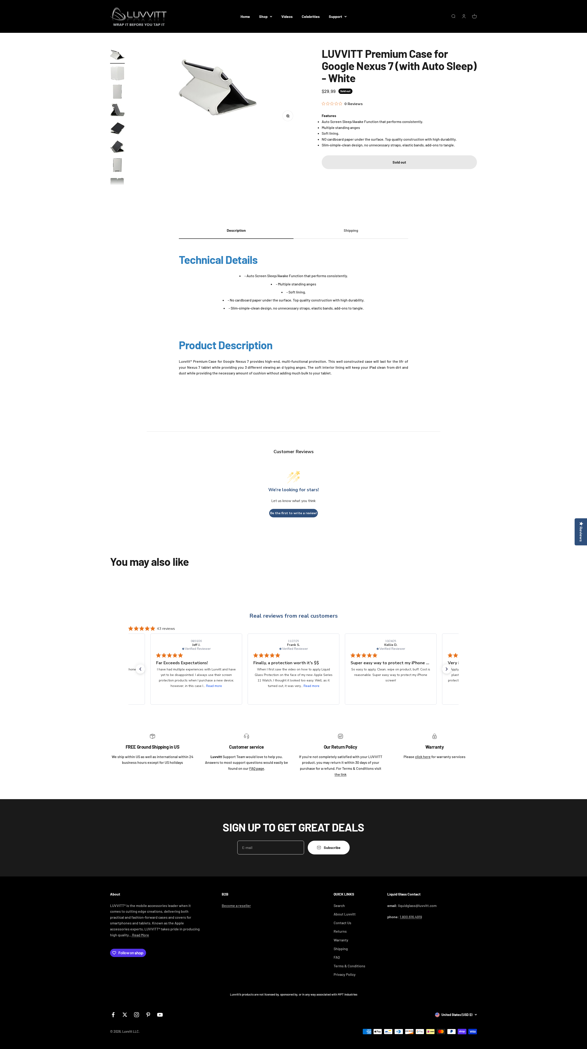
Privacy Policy (345, 974)
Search (339, 905)
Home (245, 16)
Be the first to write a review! (293, 513)
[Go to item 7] (117, 166)
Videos (287, 16)
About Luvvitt (345, 914)
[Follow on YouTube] (160, 1015)
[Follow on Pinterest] (148, 1015)
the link (340, 774)
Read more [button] (214, 686)
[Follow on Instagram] (136, 1015)
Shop (263, 16)
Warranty (341, 940)
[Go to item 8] (117, 184)
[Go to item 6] (117, 147)
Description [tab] (236, 230)
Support (335, 16)
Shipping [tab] (351, 230)
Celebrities (311, 16)
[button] (140, 669)
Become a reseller (236, 905)
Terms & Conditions (349, 966)
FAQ (337, 957)
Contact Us (342, 923)
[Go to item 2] (117, 74)
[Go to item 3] (117, 92)
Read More (140, 935)
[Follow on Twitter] (125, 1015)
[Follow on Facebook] (113, 1015)
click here (423, 756)
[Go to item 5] (117, 129)
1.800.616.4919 (411, 917)
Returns (340, 931)
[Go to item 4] (117, 111)
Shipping (341, 948)
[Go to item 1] (117, 55)
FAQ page (256, 768)
